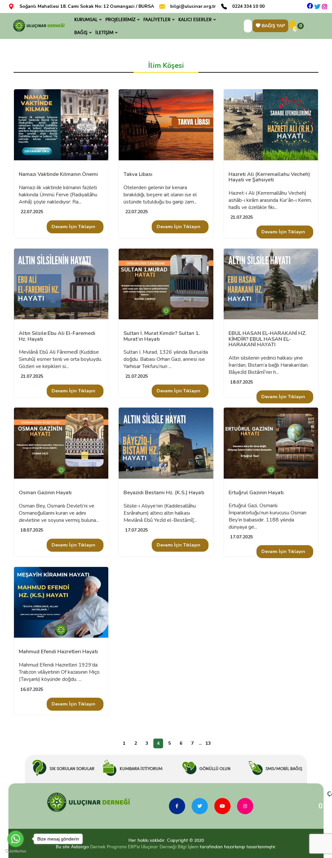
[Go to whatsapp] (15, 839)
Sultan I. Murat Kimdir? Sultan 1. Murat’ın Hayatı (162, 336)
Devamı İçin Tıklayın (73, 227)
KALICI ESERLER (195, 19)
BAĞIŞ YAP (272, 26)
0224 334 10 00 (248, 6)
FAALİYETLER (157, 19)
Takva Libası (138, 175)
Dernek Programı (108, 846)
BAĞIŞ (81, 32)
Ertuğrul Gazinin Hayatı (256, 493)
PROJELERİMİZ (120, 19)
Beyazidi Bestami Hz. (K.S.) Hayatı (164, 493)
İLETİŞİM (104, 32)
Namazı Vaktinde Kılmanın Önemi (58, 175)
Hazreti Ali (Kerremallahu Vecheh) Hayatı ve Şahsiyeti (269, 177)
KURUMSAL (86, 19)
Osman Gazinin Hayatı (45, 493)
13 (208, 743)
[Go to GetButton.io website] (15, 851)
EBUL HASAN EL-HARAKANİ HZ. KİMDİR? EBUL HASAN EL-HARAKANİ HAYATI (268, 339)
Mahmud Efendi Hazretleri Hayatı (58, 652)
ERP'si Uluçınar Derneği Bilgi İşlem (162, 846)
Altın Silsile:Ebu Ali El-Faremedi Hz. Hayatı (57, 336)
